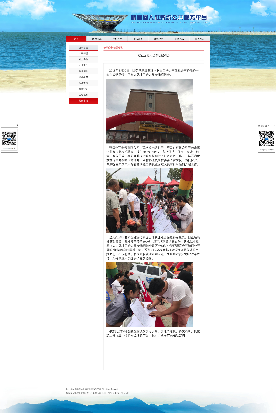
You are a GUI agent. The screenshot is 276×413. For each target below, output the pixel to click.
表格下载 (179, 39)
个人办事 (138, 39)
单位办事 (117, 39)
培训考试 (83, 77)
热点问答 (199, 39)
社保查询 (158, 39)
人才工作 (83, 65)
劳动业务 (83, 89)
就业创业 (83, 71)
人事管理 (83, 53)
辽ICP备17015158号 (121, 393)
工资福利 (83, 95)
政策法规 (96, 39)
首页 (76, 39)
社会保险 (83, 59)
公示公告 (83, 47)
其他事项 (83, 100)
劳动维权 (83, 83)
